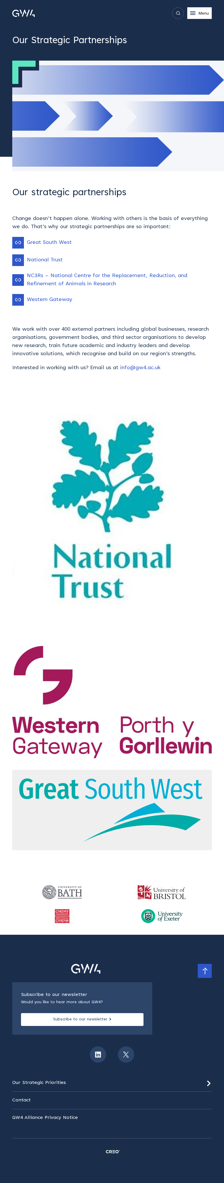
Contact (21, 1100)
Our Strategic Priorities (39, 1082)
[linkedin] (98, 1054)
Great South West (49, 242)
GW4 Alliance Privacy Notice (45, 1117)
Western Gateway (49, 299)
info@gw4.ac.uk (140, 368)
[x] (126, 1054)
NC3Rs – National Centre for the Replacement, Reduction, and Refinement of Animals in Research (107, 280)
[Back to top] (205, 971)
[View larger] (112, 509)
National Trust (45, 260)
